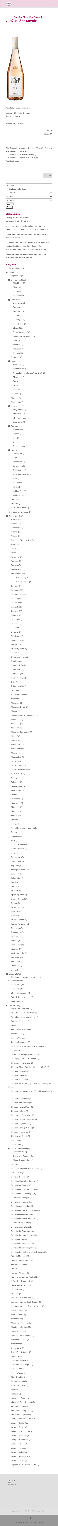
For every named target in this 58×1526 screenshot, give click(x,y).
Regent (14, 832)
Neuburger (15, 778)
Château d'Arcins (18, 1071)
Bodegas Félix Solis (19, 1029)
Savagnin (15, 874)
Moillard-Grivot (17, 1331)
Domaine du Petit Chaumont (23, 1218)
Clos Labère (16, 1144)
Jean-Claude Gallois (19, 1285)
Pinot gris (15, 807)
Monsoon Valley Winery (21, 1335)
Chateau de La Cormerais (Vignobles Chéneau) (31, 1091)
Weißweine (16, 1001)
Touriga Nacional (18, 924)
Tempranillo (16, 907)
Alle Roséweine (12, 161)
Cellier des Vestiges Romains (23, 1054)
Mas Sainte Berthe (19, 1327)
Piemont (16, 377)
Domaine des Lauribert (21, 1206)
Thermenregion (19, 418)
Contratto (15, 1164)
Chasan (14, 598)
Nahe (15, 291)
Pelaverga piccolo (18, 786)
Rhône (16, 353)
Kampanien (18, 369)
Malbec (14, 711)
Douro (15, 442)
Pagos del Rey (17, 1356)
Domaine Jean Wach (20, 1227)
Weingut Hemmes (18, 1448)
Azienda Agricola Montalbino (23, 1017)
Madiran (16, 345)
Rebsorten (13, 516)
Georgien (15, 357)
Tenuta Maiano (17, 1381)
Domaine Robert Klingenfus (23, 1248)
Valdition (14, 1390)
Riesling (14, 836)
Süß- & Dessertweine (20, 997)
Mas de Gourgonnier (20, 1323)
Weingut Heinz (17, 1444)
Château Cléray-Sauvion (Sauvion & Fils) (28, 1067)
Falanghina (16, 640)
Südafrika (15, 499)
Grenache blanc (18, 678)
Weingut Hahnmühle (19, 1439)
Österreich (15, 406)
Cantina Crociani (18, 1038)
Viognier (14, 949)
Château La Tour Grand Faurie (24, 1119)
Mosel (15, 287)
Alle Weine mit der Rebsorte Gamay (21, 154)
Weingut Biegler (18, 1423)
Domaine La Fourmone (21, 1231)
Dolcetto (14, 632)
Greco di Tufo (17, 665)
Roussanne (16, 857)
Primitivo (14, 820)
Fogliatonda (16, 644)
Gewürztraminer (18, 657)
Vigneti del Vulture (18, 1398)
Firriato (14, 1269)
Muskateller (16, 757)
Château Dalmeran (19, 1075)
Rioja (15, 478)
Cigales (16, 458)
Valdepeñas (18, 491)
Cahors (16, 315)
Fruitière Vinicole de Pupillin (23, 1277)
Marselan (15, 728)
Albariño (14, 523)
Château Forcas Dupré (21, 1107)
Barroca (14, 565)
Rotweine (15, 989)
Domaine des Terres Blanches (24, 1210)
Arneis (13, 548)
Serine (14, 886)
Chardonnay (16, 594)
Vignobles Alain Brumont (21, 1402)
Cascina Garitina (18, 1050)
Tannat (14, 903)
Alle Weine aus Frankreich (17, 151)
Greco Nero (16, 669)
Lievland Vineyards (19, 1310)
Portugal (14, 426)
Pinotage (15, 815)
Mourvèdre (15, 744)
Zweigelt (14, 970)
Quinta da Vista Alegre (18, 512)
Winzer (12, 1005)
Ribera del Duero (20, 474)
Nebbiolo (15, 761)
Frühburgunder (17, 648)
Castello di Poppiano (22, 1156)
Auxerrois (15, 557)
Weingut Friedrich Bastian (22, 1431)
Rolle (13, 840)
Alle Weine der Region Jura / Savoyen (22, 158)
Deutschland (16, 280)
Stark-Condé (16, 1377)
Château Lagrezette (19, 1123)
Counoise (15, 628)
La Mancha (18, 466)
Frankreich (15, 300)
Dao (15, 438)
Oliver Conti (16, 1348)
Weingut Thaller (18, 1460)
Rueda (16, 483)
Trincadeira (16, 932)
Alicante (14, 532)
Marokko (14, 398)
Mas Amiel (15, 1319)
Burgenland (18, 409)
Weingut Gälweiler (19, 1435)
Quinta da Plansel (18, 1360)
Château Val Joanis (19, 1136)
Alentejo (16, 429)
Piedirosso (15, 799)
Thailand (14, 503)
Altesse (14, 536)
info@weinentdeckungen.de (19, 257)
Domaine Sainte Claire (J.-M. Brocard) (27, 1252)
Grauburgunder (17, 661)
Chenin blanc (16, 603)
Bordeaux (17, 307)
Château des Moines (20, 1103)
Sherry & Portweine (19, 993)
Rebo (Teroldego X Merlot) (22, 828)
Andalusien (17, 453)
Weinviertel (18, 422)
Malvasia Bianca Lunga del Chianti (25, 715)
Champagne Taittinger (20, 1063)
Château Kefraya (18, 1111)
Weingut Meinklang (19, 1452)
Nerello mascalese (19, 769)
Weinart (12, 974)
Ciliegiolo (15, 607)
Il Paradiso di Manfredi (20, 1281)
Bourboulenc (16, 573)
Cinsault (14, 611)
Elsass (16, 328)
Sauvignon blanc (18, 870)
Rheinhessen (18, 295)
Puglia (15, 381)
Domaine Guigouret (19, 1223)
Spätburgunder (17, 895)
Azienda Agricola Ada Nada (22, 1013)
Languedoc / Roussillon (23, 336)
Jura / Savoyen (19, 332)
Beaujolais (17, 303)
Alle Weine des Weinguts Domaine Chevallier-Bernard (29, 148)
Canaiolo (15, 586)
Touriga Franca (17, 920)
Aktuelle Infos (39, 234)
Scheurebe (15, 878)
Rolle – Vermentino (19, 845)
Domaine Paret (17, 1239)
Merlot (13, 736)
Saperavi (15, 865)
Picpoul (14, 794)
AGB (9, 1482)
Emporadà (17, 462)
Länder (12, 272)
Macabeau (15, 699)
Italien (13, 361)
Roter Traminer (17, 849)
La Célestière (16, 1289)
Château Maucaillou (19, 1132)
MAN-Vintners (17, 1314)
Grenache (15, 674)
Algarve (16, 433)
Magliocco (15, 703)
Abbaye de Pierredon (20, 1009)
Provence (17, 349)
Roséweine (16, 985)
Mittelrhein (17, 283)
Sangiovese (16, 861)
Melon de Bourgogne (20, 732)
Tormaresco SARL (18, 1385)
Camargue (17, 319)
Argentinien (16, 276)
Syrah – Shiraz (17, 899)
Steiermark (17, 414)
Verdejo (14, 940)
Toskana (16, 389)
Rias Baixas (18, 470)
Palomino (15, 782)
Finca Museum (17, 1264)
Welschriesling (17, 957)
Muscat (14, 753)
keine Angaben (17, 694)
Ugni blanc (15, 936)
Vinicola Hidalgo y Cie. (20, 1410)
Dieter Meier (16, 1173)
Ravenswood (16, 1369)
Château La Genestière (21, 1115)
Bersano (14, 1025)
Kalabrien (17, 364)
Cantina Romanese (19, 1042)
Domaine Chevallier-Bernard (28, 17)
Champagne (18, 324)
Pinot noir (15, 811)
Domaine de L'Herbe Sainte (23, 1189)
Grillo (13, 682)
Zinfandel (15, 966)
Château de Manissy (20, 1098)
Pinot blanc (16, 803)
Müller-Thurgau (17, 749)
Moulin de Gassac (18, 1339)
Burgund (16, 311)
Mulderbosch (16, 1344)
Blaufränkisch (17, 569)
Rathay (14, 824)
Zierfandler (15, 961)
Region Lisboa (19, 446)
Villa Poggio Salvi (18, 1406)
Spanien (14, 450)
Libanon (14, 394)
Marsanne (15, 724)
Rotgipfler (15, 853)
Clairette (14, 615)
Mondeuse (15, 740)
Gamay (14, 653)
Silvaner (14, 890)
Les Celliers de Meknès (21, 1298)
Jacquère (15, 690)
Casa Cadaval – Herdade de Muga (26, 1046)
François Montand (19, 1273)
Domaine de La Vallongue (22, 1193)
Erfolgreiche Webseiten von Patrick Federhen (29, 1522)
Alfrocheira (15, 528)
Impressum (11, 1480)
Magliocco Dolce (18, 707)
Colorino (14, 623)
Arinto (13, 544)
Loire (15, 340)
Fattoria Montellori (19, 1256)
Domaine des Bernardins (21, 1202)
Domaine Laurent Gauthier (22, 1235)
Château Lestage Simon (21, 1128)
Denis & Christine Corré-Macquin (25, 1168)
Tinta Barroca (17, 911)
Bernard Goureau (18, 1021)
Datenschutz (12, 1484)
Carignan (15, 590)
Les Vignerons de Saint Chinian (24, 1302)
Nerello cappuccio (18, 765)
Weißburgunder (17, 953)
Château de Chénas (19, 1079)
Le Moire (15, 1294)
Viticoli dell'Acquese (19, 1415)
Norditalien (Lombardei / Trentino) (27, 373)
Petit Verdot (16, 790)
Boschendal (16, 1034)
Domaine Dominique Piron (22, 1214)
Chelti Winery (16, 1140)
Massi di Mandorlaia (21, 1160)
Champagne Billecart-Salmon (23, 1059)
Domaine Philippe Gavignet (22, 1243)
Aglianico (15, 519)
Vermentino (16, 945)
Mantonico (15, 719)
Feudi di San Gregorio (20, 1260)
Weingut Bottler (17, 1427)
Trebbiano (15, 928)
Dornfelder (15, 636)
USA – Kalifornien (18, 508)
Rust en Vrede (17, 1373)
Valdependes (18, 495)
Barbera (14, 561)
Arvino (13, 553)
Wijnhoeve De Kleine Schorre (23, 1465)
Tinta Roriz (15, 915)
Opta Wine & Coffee (19, 1352)
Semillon (14, 882)
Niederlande (16, 402)
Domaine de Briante (19, 1185)
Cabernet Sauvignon (20, 582)
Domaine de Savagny (20, 1198)
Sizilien (16, 385)
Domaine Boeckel (18, 1177)
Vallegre (14, 1394)
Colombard (16, 619)
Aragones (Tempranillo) (21, 540)
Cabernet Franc (18, 578)
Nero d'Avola (16, 774)
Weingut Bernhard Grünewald (23, 1419)
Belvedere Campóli (21, 1152)
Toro (15, 487)
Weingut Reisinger (19, 1456)
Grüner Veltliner (17, 686)
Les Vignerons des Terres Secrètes (26, 1306)
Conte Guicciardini (19, 1149)
